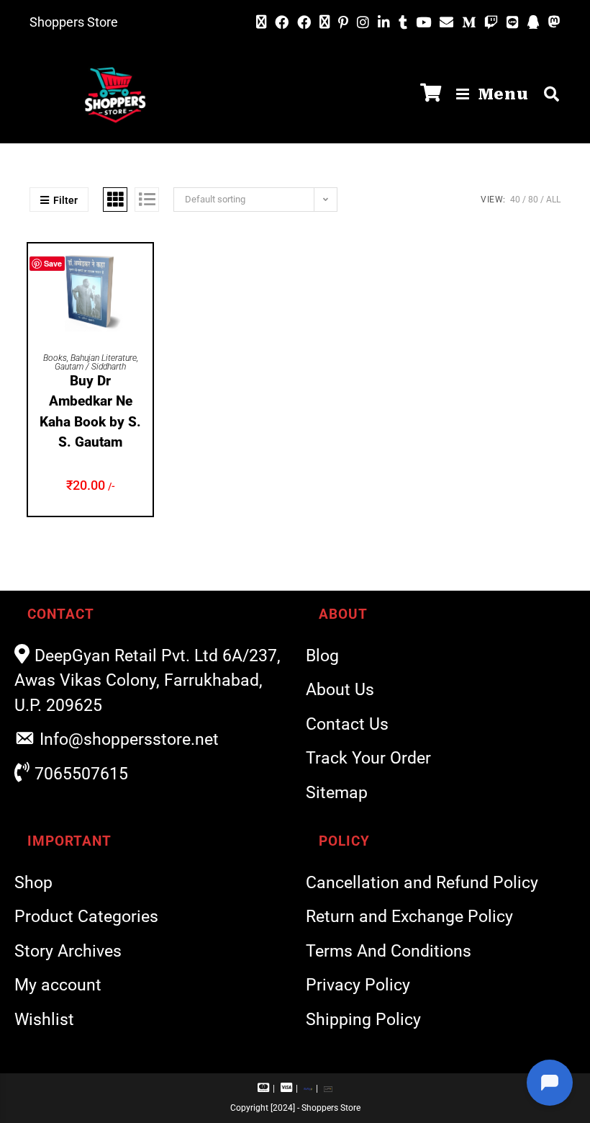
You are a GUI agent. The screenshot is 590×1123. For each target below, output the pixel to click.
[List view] (147, 199)
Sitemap (337, 792)
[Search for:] (546, 94)
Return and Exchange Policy (409, 916)
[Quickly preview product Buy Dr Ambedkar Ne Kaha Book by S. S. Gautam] (145, 268)
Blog (322, 656)
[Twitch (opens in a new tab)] (491, 22)
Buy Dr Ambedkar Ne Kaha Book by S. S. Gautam (90, 411)
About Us (340, 689)
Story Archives (68, 951)
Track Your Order (368, 758)
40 (515, 199)
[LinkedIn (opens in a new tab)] (383, 22)
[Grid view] (115, 199)
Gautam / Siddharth (90, 367)
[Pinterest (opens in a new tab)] (343, 22)
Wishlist (44, 1019)
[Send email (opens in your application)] (446, 22)
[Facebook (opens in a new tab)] (282, 22)
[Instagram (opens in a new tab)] (363, 22)
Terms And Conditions (388, 951)
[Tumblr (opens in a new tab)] (403, 22)
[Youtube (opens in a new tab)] (423, 22)
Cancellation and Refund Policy (422, 882)
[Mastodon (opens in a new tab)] (552, 22)
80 (533, 199)
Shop (33, 882)
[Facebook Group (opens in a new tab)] (304, 22)
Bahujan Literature (104, 358)
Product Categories (86, 916)
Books (55, 358)
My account (57, 985)
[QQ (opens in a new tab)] (533, 22)
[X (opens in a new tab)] (261, 22)
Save (53, 263)
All (553, 199)
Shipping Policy (363, 1019)
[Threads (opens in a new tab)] (324, 22)
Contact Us (347, 724)
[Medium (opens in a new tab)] (469, 22)
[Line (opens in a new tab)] (512, 22)
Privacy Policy (358, 985)
